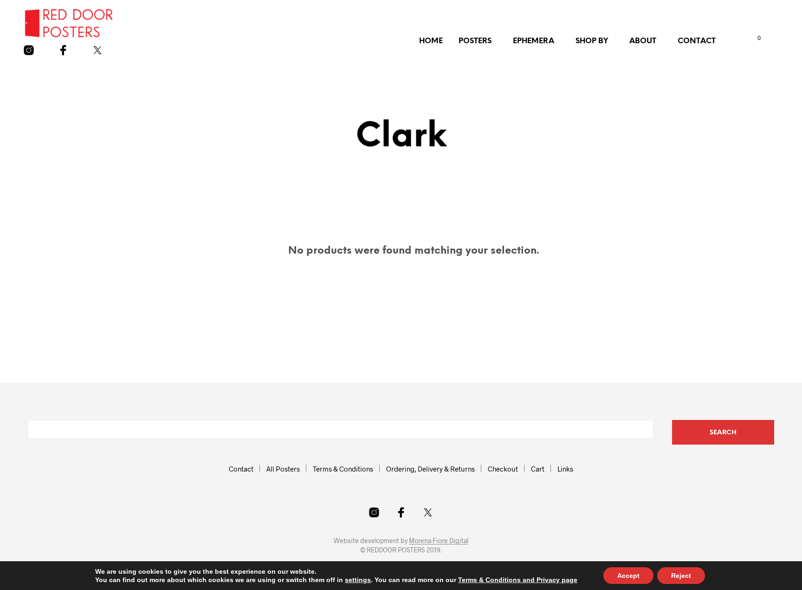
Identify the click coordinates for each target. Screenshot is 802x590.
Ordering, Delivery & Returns (430, 469)
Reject (681, 575)
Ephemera (533, 41)
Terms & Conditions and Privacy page (517, 579)
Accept (628, 575)
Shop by (592, 41)
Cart (537, 469)
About (642, 41)
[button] (750, 38)
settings (358, 579)
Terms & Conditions (343, 469)
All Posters (283, 469)
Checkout (503, 469)
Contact (697, 41)
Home (431, 41)
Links (565, 469)
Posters (475, 41)
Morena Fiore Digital (438, 540)
